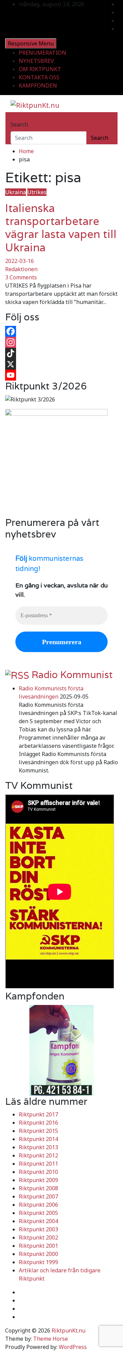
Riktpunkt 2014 (38, 1139)
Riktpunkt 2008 (38, 1188)
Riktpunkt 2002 (38, 1237)
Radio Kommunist (72, 674)
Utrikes (36, 192)
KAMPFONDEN (38, 85)
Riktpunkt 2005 (38, 1213)
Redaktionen (21, 269)
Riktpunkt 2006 (38, 1204)
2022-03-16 (19, 261)
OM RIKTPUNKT (40, 69)
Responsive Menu (31, 43)
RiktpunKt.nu (68, 1330)
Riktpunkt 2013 (38, 1147)
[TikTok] (61, 353)
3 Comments (21, 277)
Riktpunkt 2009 (38, 1180)
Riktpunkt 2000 (38, 1254)
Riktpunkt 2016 (38, 1122)
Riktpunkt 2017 (38, 1114)
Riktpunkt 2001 (38, 1245)
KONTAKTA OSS (39, 77)
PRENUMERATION (42, 52)
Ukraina (15, 192)
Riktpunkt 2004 (38, 1221)
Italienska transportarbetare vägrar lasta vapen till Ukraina (61, 227)
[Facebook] (61, 331)
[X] (61, 364)
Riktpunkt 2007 (38, 1196)
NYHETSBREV (36, 61)
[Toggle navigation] (15, 118)
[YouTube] (61, 375)
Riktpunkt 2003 (38, 1229)
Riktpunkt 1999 (38, 1262)
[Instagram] (61, 342)
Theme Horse (50, 1338)
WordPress (73, 1347)
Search (19, 124)
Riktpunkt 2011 (38, 1163)
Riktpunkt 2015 (38, 1131)
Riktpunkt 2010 (38, 1172)
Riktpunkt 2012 (38, 1155)
